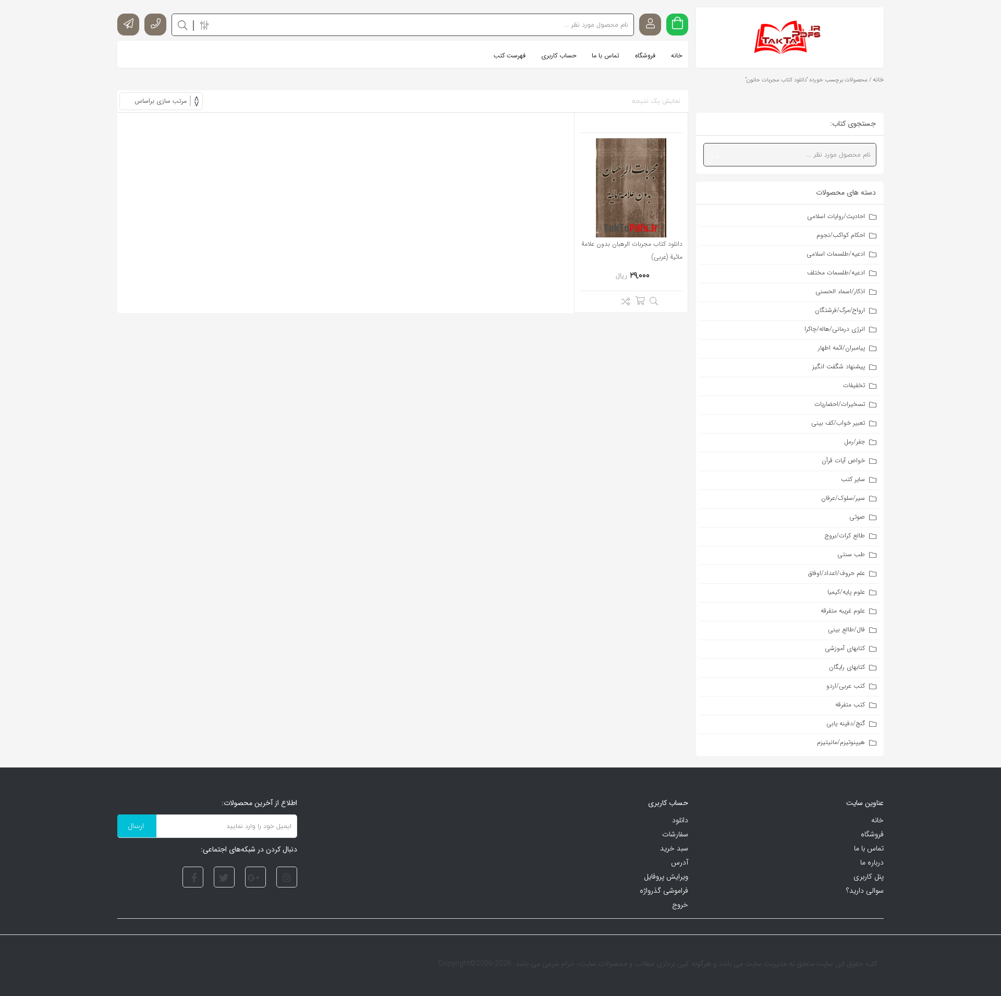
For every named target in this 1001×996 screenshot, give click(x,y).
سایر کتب (853, 479)
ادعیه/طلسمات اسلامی (836, 254)
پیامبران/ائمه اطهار (841, 348)
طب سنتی (851, 554)
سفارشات (675, 834)
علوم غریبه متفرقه (843, 611)
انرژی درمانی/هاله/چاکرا (834, 329)
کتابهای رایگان (847, 667)
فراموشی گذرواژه (664, 890)
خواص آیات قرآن (843, 460)
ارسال (136, 825)
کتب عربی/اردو (845, 686)
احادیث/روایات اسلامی (836, 216)
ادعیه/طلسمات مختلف (836, 273)
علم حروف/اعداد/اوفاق (836, 573)
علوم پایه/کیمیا (846, 592)
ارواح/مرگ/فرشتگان (840, 310)
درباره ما (872, 862)
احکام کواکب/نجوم (840, 235)
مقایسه (623, 303)
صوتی (857, 517)
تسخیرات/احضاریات (839, 404)
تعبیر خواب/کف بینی (838, 423)
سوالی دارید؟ (865, 890)
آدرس (679, 862)
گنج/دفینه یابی (845, 723)
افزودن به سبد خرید (639, 300)
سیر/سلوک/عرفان (843, 498)
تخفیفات (854, 385)
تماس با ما (869, 848)
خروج (680, 904)
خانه (878, 80)
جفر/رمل (854, 442)
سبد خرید (674, 848)
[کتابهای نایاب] (790, 37)
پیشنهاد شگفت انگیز (838, 366)
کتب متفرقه (850, 705)
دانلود (680, 820)
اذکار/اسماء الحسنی (840, 291)
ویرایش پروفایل (666, 876)
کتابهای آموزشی (845, 648)
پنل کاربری (868, 876)
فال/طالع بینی (846, 629)
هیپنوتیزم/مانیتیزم (841, 742)
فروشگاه (872, 834)
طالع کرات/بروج (845, 536)
